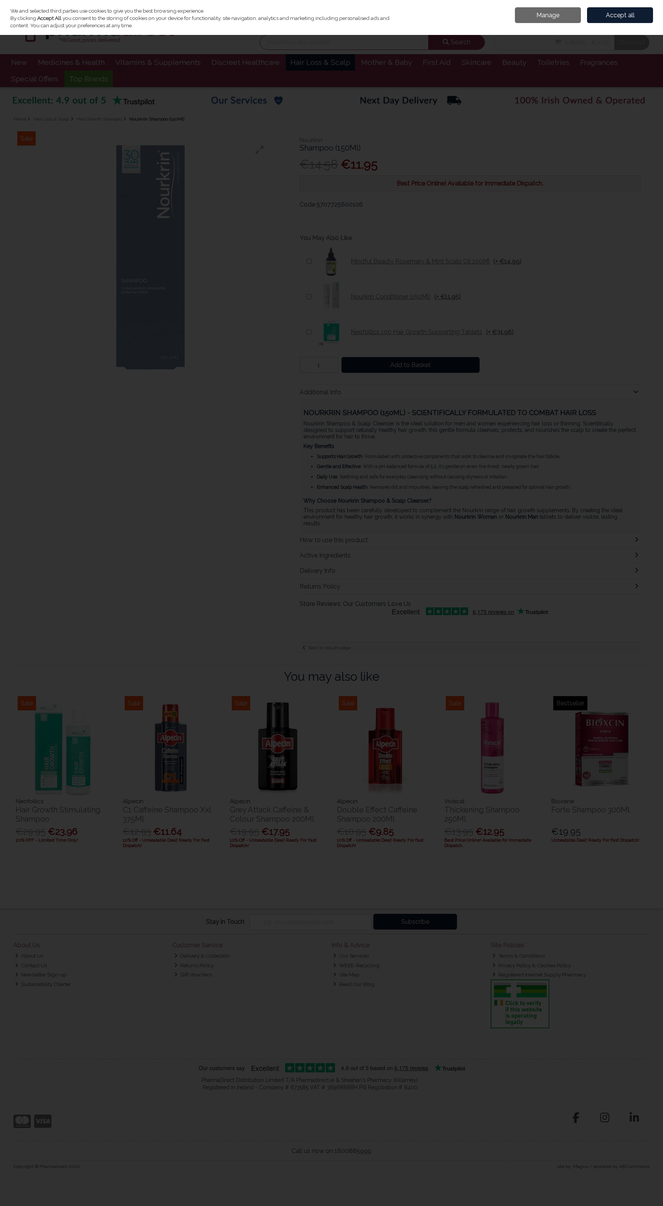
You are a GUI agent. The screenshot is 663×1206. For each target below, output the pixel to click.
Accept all (620, 15)
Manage (547, 15)
